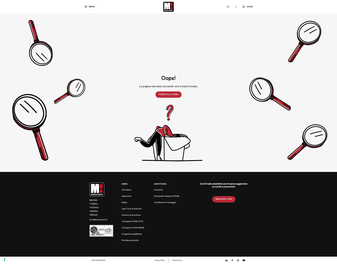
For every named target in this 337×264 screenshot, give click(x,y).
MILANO (94, 200)
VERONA (94, 211)
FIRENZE (94, 215)
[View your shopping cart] (235, 6)
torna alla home (169, 94)
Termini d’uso (177, 260)
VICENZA (94, 208)
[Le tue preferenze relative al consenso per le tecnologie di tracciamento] (4, 259)
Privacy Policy (160, 260)
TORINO (94, 204)
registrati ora (223, 199)
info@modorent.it (98, 220)
